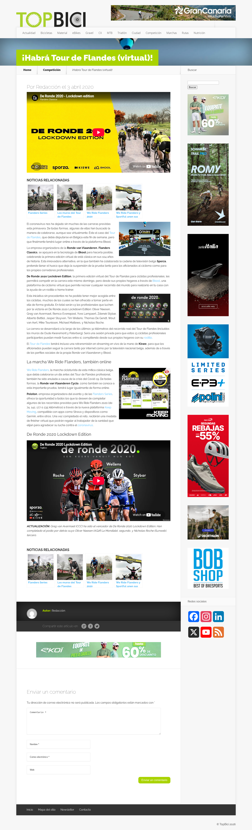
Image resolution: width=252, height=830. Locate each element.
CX (100, 33)
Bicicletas (46, 33)
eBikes (76, 33)
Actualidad (28, 33)
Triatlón (122, 33)
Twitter (97, 626)
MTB (109, 33)
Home (27, 70)
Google (84, 626)
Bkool (156, 280)
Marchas (171, 33)
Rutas (185, 33)
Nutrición (199, 33)
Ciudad (136, 33)
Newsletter (67, 809)
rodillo (148, 337)
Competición (153, 33)
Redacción (48, 87)
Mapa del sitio (47, 809)
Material (62, 33)
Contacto (85, 809)
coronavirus (85, 425)
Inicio (30, 809)
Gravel (89, 33)
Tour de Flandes (40, 343)
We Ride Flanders (38, 370)
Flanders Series (102, 394)
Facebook (90, 626)
